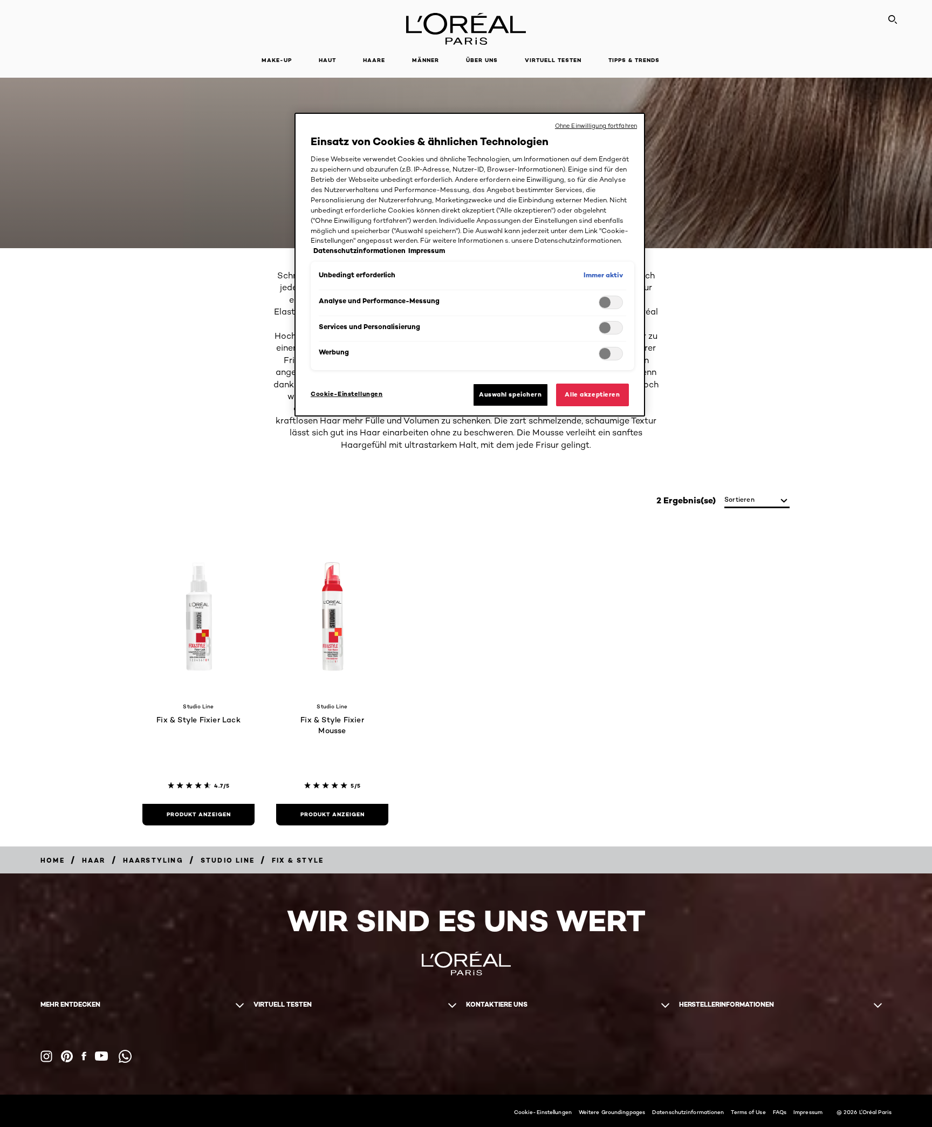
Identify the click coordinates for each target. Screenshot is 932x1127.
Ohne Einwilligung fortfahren (596, 125)
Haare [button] (374, 60)
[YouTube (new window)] (101, 1056)
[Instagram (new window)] (46, 1056)
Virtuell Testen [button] (553, 60)
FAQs (779, 1112)
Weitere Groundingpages (612, 1112)
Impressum (808, 1112)
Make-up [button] (277, 60)
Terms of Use (748, 1112)
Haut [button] (327, 60)
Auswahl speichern (510, 394)
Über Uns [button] (482, 60)
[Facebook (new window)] (83, 1056)
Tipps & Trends (634, 60)
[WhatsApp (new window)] (125, 1056)
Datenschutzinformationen (688, 1112)
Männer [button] (425, 60)
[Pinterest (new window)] (67, 1056)
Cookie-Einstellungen (543, 1112)
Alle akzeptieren (592, 394)
